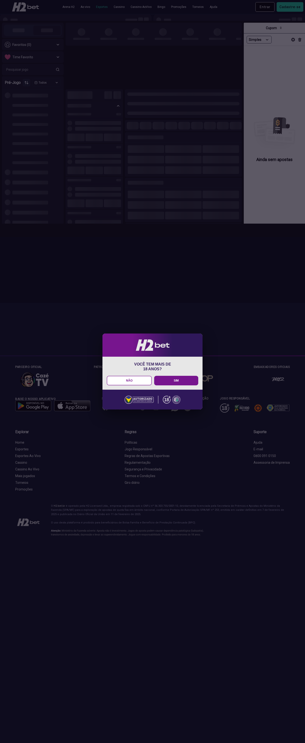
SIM (176, 380)
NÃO (129, 380)
